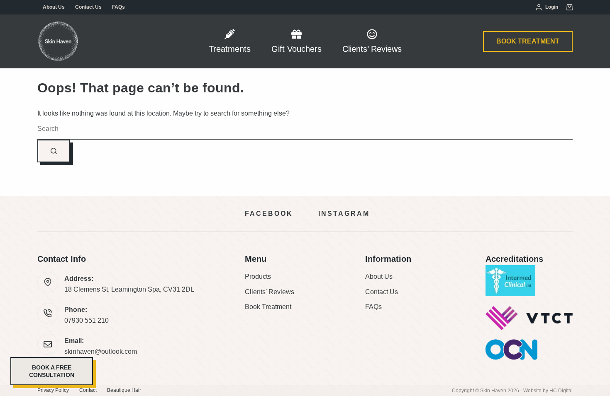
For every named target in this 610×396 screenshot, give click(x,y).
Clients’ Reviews (372, 48)
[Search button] (53, 151)
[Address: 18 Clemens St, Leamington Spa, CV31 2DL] (47, 282)
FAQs (118, 7)
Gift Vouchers (296, 48)
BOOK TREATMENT (527, 41)
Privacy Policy (53, 390)
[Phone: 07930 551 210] (47, 313)
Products (258, 276)
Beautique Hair (124, 390)
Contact (88, 390)
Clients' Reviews (269, 291)
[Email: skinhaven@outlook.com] (47, 344)
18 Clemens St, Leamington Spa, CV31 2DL (129, 289)
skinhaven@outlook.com (100, 351)
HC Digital (561, 391)
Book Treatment (268, 306)
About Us (54, 7)
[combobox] (305, 129)
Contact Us (88, 7)
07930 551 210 (86, 320)
